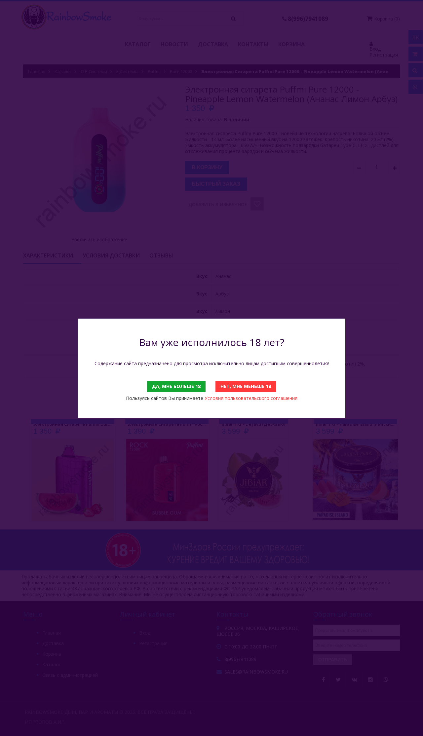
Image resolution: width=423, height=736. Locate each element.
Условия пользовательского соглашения (251, 398)
